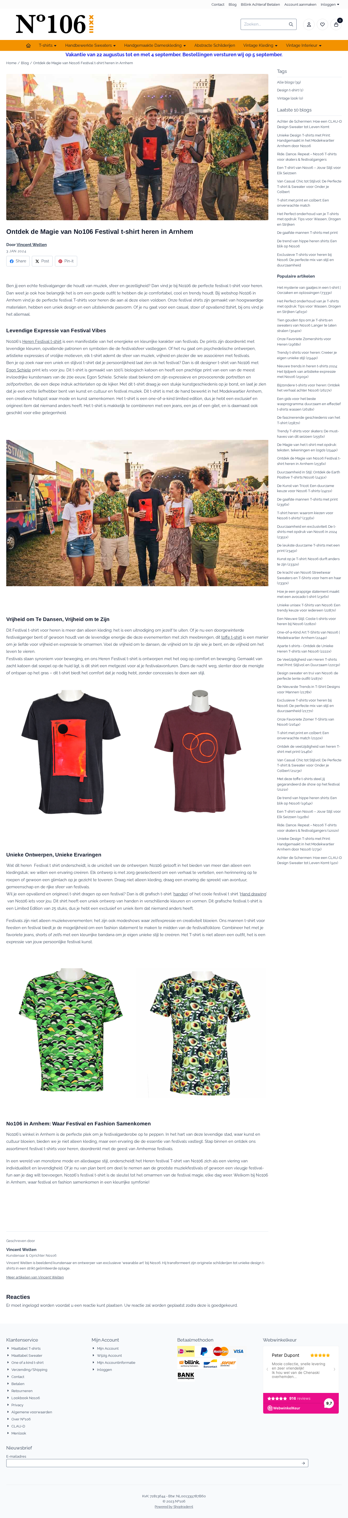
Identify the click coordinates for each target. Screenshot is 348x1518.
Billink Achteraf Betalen (260, 4)
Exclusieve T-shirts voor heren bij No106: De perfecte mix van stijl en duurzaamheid (305, 260)
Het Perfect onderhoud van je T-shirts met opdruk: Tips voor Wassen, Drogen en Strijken (309, 219)
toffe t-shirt (231, 637)
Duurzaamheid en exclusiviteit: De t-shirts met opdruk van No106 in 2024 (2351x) (307, 531)
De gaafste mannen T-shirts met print (307, 233)
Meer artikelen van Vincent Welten (35, 1277)
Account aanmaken (300, 4)
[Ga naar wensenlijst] (322, 24)
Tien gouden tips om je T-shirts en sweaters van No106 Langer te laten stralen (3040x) (307, 325)
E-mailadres (50, 1456)
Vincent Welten (32, 244)
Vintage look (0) (290, 98)
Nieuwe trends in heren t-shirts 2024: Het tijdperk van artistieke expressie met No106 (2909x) (307, 371)
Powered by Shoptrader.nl (174, 1507)
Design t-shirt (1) (290, 90)
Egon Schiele (18, 370)
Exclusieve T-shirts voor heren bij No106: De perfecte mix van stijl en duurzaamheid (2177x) (305, 705)
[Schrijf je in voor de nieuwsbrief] (303, 1463)
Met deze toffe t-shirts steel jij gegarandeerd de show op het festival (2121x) (308, 784)
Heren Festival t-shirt (41, 341)
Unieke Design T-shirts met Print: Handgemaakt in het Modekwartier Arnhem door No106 (305, 140)
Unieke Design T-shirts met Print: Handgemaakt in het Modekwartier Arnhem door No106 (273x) (305, 844)
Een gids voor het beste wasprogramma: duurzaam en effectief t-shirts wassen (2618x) (309, 404)
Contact (218, 4)
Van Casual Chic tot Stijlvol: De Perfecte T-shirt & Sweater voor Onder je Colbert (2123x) (309, 765)
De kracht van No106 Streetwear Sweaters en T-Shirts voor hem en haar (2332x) (309, 577)
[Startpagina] (28, 45)
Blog (233, 4)
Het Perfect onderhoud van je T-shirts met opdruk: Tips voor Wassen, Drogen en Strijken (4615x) (309, 306)
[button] (309, 24)
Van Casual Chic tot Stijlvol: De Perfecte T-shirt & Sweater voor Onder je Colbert (309, 186)
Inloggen (328, 4)
